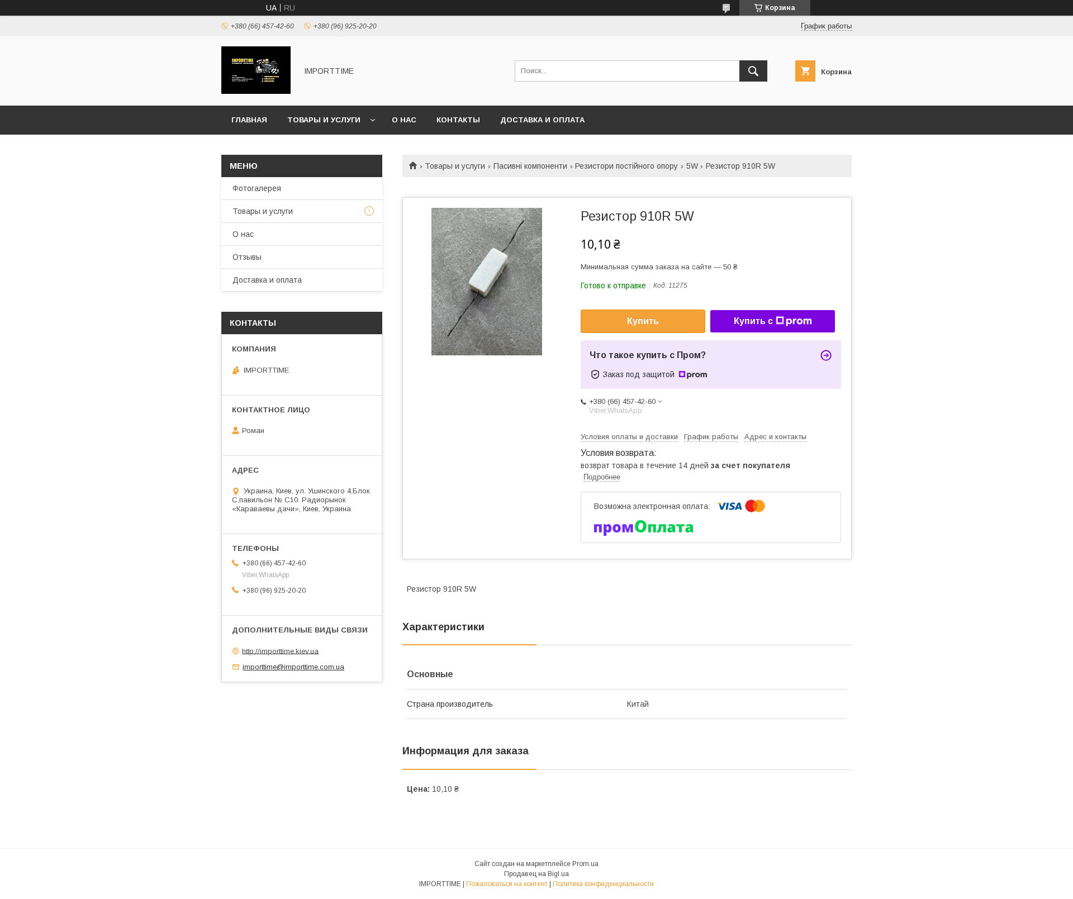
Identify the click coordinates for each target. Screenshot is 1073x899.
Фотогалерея (256, 188)
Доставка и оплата (542, 120)
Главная (249, 120)
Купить (643, 321)
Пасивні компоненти (530, 165)
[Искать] (753, 71)
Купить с (753, 321)
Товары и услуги (323, 120)
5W (692, 165)
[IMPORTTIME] (256, 91)
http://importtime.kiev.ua (280, 650)
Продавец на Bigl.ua (536, 874)
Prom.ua (585, 864)
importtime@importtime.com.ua (293, 667)
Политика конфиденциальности (603, 884)
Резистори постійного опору (626, 165)
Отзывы (247, 257)
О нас (404, 120)
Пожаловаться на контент (507, 884)
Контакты (458, 120)
